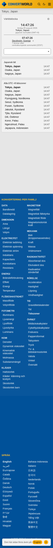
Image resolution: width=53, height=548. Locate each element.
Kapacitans (9, 259)
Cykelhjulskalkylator (39, 327)
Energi (6, 286)
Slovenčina (34, 500)
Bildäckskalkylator (38, 323)
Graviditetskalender (38, 305)
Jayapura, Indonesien (16, 128)
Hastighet (33, 286)
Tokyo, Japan (12, 66)
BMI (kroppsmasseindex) (39, 236)
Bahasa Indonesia (38, 461)
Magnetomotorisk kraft (37, 224)
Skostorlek (8, 383)
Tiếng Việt (33, 517)
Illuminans (8, 315)
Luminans (8, 332)
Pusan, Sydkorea (14, 105)
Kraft (30, 242)
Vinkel (31, 360)
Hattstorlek (8, 372)
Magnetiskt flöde (37, 218)
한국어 (31, 475)
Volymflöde (9, 305)
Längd (6, 228)
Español (7, 495)
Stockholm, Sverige (21, 41)
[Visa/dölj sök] (39, 4)
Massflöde (8, 300)
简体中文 (33, 522)
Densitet (7, 342)
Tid (29, 309)
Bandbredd (9, 209)
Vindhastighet (35, 295)
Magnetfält (34, 209)
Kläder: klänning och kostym (14, 377)
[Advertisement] (26, 163)
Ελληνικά (8, 491)
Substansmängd (11, 362)
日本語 (31, 470)
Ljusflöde (8, 323)
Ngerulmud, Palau (14, 124)
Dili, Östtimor (12, 117)
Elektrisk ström (11, 251)
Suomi (6, 504)
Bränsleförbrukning (13, 278)
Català (6, 474)
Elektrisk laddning (12, 242)
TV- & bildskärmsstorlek (37, 350)
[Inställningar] (48, 18)
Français (7, 508)
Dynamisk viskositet (13, 346)
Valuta (31, 356)
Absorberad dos (36, 261)
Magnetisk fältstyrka (39, 213)
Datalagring (9, 213)
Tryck (31, 345)
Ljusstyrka (8, 327)
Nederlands (34, 479)
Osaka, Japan (12, 70)
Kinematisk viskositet (9, 352)
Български (9, 470)
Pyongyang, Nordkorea (17, 98)
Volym (6, 232)
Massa (31, 246)
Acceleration (35, 282)
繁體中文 (33, 527)
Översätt (32, 364)
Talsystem (33, 340)
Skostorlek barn (11, 387)
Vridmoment (34, 251)
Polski (31, 488)
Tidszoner (34, 313)
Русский (32, 496)
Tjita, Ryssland (13, 113)
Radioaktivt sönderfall (34, 271)
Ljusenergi (8, 319)
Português (33, 492)
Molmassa (8, 357)
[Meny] (49, 4)
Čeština (7, 478)
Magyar (7, 525)
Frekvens (33, 332)
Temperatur (9, 290)
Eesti (5, 500)
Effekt (6, 282)
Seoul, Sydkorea (14, 102)
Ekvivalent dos (36, 265)
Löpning (32, 290)
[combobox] (25, 51)
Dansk (6, 483)
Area (5, 223)
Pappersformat (36, 336)
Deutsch (7, 487)
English (37, 542)
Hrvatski (7, 521)
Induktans (8, 255)
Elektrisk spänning (13, 246)
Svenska (33, 505)
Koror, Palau (11, 120)
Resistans (8, 268)
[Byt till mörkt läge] (44, 4)
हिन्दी (5, 517)
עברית (6, 512)
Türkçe (32, 509)
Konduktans (9, 263)
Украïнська (34, 513)
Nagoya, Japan (13, 73)
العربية (6, 466)
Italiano (32, 466)
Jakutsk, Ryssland (15, 109)
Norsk (31, 483)
